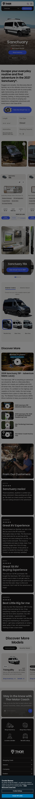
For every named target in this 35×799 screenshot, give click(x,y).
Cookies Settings (17, 791)
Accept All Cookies (17, 795)
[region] (17, 787)
